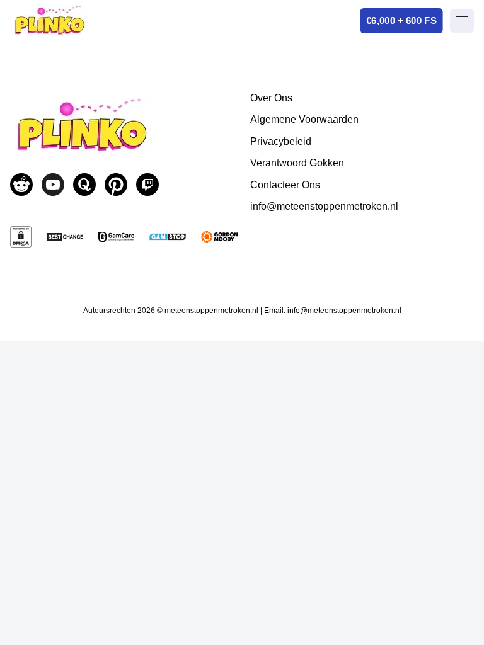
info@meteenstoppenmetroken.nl (324, 206)
